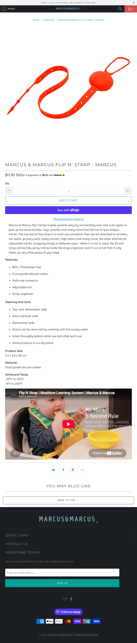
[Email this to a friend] (82, 470)
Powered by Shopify (86, 634)
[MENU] (2, 8)
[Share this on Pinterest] (73, 470)
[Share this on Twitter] (53, 470)
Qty (7, 183)
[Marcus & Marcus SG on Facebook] (71, 599)
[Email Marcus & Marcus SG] (65, 599)
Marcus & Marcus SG (60, 634)
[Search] (120, 8)
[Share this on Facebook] (63, 470)
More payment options (68, 219)
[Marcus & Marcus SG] (68, 8)
